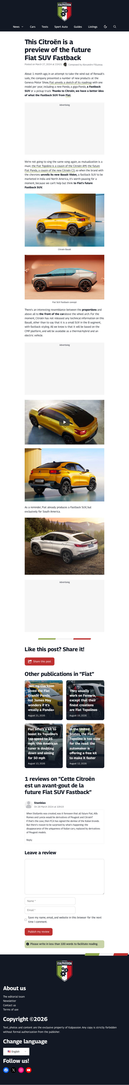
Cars (32, 26)
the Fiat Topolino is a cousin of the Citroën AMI (59, 166)
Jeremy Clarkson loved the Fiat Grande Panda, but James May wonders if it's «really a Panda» (41, 698)
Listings (92, 26)
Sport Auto (61, 26)
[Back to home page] (64, 11)
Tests (45, 26)
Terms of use (10, 1009)
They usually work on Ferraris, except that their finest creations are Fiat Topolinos (83, 700)
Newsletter (9, 1000)
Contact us (9, 1005)
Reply (29, 840)
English (15, 1051)
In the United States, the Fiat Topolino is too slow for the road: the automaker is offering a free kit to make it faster (85, 743)
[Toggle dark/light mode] (105, 26)
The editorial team (14, 996)
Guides (78, 26)
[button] (114, 26)
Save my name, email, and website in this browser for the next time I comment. (65, 919)
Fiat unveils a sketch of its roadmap (70, 82)
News (16, 26)
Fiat (68, 95)
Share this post (42, 661)
